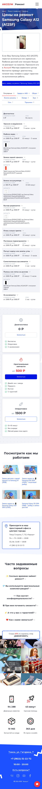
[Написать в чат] (37, 784)
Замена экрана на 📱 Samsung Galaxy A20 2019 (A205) (9, 505)
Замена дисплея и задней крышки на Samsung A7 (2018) (11, 480)
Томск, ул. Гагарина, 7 (21, 752)
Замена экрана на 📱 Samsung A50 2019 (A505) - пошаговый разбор (29, 481)
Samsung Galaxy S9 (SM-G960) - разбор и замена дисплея (30, 505)
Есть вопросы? (21, 770)
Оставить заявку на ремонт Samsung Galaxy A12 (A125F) (21, 83)
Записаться (21, 335)
